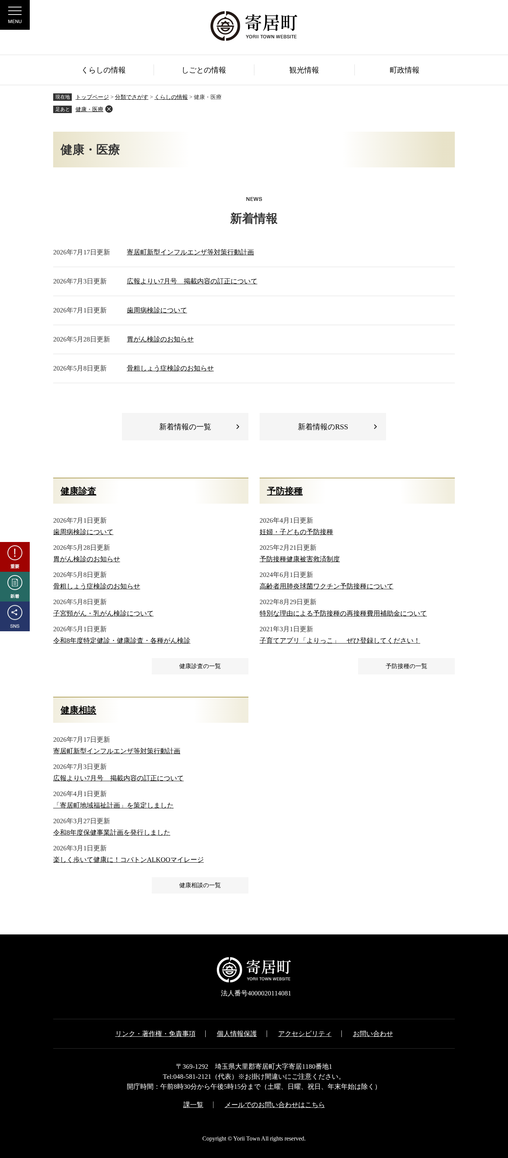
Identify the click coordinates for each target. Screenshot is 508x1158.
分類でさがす (131, 97)
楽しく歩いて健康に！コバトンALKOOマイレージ (128, 859)
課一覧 (193, 1105)
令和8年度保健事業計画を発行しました (111, 832)
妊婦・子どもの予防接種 (296, 532)
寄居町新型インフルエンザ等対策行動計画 (190, 252)
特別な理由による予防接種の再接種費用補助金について (343, 613)
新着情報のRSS (323, 427)
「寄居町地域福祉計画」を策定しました (113, 805)
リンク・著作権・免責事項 (155, 1033)
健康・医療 (89, 109)
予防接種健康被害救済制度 (300, 559)
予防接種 (285, 491)
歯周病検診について (157, 310)
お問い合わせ (373, 1033)
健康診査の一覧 (200, 666)
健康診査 (78, 491)
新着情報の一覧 (185, 427)
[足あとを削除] (109, 109)
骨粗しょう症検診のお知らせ (170, 368)
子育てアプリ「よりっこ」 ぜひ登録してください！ (340, 640)
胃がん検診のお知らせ (160, 339)
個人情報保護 (237, 1033)
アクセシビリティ (305, 1033)
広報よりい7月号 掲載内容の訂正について (192, 281)
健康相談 (78, 710)
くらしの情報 (171, 97)
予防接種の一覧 (406, 666)
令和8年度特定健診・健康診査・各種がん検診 (121, 640)
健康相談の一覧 (200, 885)
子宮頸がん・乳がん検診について (103, 613)
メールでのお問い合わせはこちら (275, 1105)
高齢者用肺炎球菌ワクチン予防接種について (326, 586)
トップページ (92, 97)
